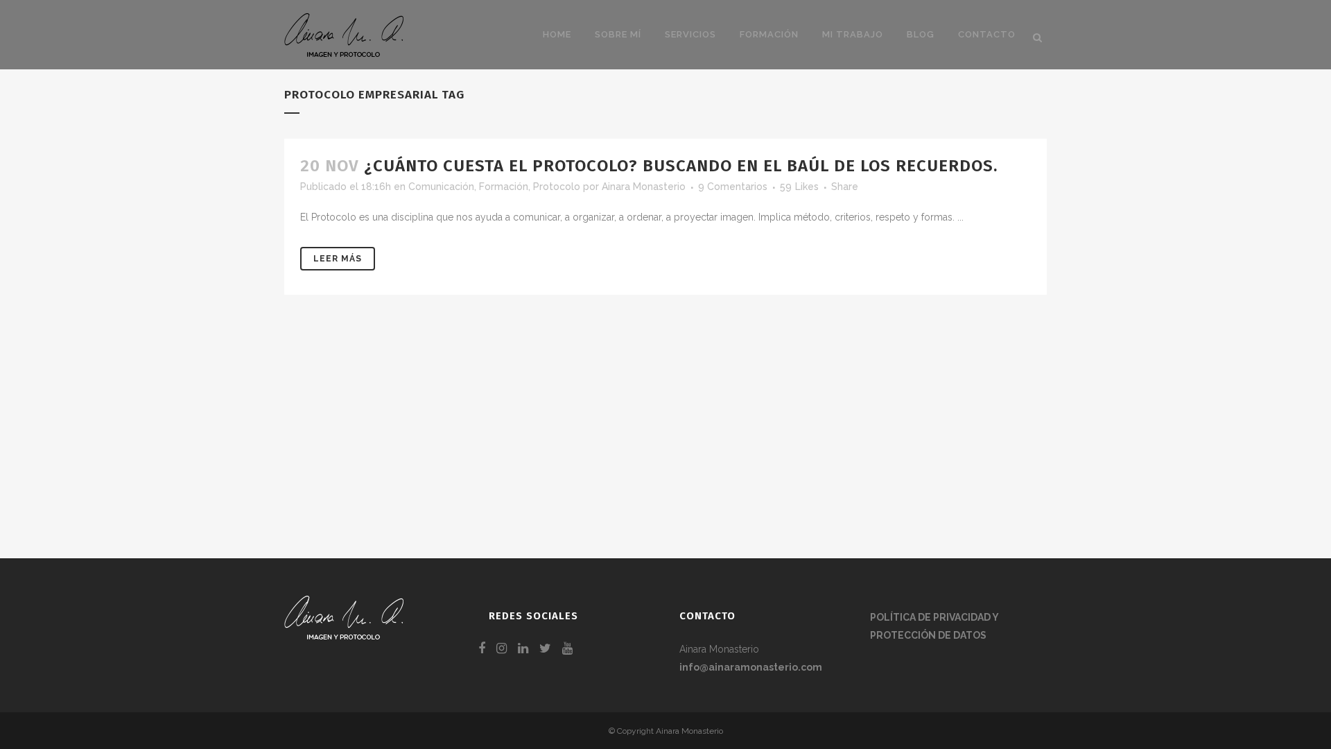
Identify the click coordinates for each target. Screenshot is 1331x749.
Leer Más (337, 259)
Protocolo (556, 186)
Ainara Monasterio (644, 186)
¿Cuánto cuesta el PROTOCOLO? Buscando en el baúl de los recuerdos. (681, 165)
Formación (503, 186)
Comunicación (441, 186)
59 (799, 186)
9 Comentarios (732, 186)
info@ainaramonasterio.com (750, 667)
